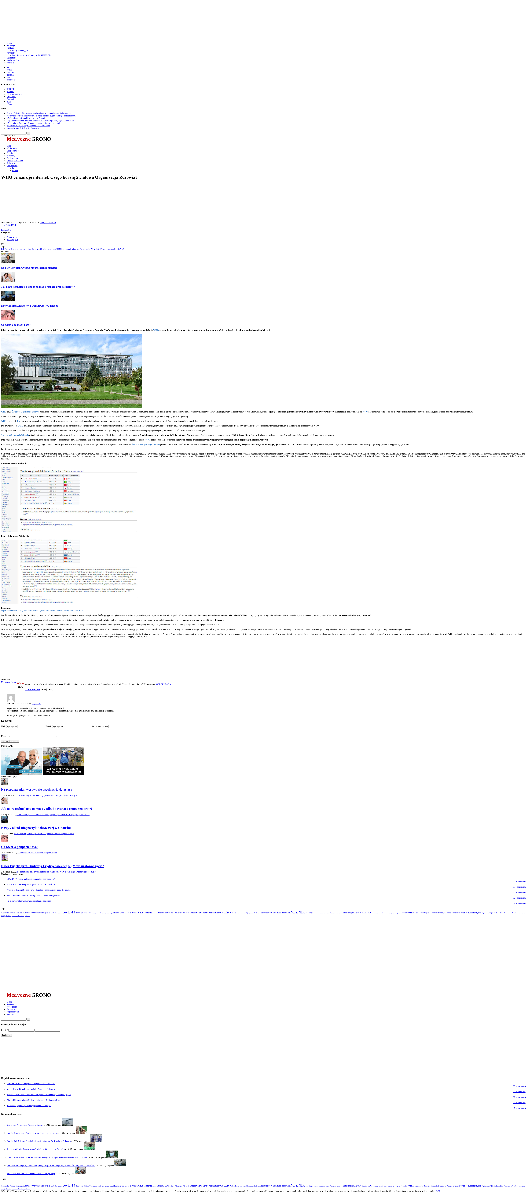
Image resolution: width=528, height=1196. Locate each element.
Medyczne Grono (48, 222)
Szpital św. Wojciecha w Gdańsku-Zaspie (25, 1125)
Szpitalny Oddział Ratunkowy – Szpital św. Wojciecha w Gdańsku (36, 1149)
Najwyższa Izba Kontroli (253, 913)
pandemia (66, 249)
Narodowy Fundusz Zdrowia (276, 912)
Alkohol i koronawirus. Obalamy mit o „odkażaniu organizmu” (34, 895)
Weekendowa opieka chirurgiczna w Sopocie (26, 118)
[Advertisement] (83, 20)
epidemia (42, 249)
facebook (11, 80)
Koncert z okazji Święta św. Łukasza (23, 128)
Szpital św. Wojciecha (489, 913)
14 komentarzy (37, 852)
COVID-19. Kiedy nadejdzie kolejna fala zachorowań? (31, 879)
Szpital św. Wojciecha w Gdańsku (507, 913)
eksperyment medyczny (28, 249)
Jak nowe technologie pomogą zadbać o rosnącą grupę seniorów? (38, 286)
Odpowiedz (36, 704)
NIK (302, 912)
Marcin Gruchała (167, 913)
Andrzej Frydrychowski (33, 913)
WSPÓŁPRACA (163, 684)
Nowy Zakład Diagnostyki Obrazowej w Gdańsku (29, 305)
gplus (9, 77)
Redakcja (11, 45)
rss (8, 67)
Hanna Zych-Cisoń (121, 913)
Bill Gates (5, 249)
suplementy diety (381, 913)
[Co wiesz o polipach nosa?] (4, 841)
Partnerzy (11, 53)
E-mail (54, 726)
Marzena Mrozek (182, 913)
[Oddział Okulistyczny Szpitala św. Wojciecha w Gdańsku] (81, 1133)
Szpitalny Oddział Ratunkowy (412, 913)
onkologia (309, 913)
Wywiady (11, 156)
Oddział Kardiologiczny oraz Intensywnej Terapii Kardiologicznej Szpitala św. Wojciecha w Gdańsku (51, 1165)
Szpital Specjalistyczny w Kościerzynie (441, 913)
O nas (9, 43)
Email (4, 1030)
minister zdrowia (239, 913)
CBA (52, 913)
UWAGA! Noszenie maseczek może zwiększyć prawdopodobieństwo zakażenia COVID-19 (47, 1157)
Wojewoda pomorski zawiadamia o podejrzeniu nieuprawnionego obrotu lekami (41, 116)
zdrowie (14, 916)
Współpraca (12, 1007)
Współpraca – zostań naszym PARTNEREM (31, 55)
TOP (438, 1191)
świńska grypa (104, 249)
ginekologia (109, 913)
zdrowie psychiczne (23, 916)
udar (520, 913)
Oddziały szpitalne (15, 160)
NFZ (294, 912)
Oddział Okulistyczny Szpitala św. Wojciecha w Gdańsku (32, 1133)
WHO (121, 249)
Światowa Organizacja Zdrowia (84, 249)
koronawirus (136, 912)
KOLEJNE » (7, 230)
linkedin (10, 75)
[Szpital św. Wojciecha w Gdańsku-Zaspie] (67, 1125)
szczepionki (391, 913)
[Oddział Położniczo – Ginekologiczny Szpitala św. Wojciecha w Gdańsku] (96, 1141)
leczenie (148, 912)
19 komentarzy (44, 833)
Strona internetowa (99, 726)
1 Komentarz (32, 689)
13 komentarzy (519, 898)
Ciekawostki (12, 165)
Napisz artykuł (13, 60)
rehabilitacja (347, 912)
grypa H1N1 (56, 249)
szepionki (114, 249)
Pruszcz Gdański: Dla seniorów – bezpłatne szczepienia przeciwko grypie (39, 113)
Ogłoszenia (11, 58)
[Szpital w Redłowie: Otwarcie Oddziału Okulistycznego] (80, 1173)
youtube (10, 72)
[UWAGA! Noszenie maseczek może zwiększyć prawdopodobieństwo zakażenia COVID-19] (112, 1157)
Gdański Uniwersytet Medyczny (94, 913)
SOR (370, 912)
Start (9, 146)
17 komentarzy (46, 795)
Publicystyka (12, 158)
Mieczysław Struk (199, 912)
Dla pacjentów (13, 151)
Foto (9, 101)
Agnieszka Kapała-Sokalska (12, 913)
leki (18, 421)
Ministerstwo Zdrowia (221, 912)
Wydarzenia (12, 148)
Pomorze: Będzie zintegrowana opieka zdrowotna (28, 125)
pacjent (316, 913)
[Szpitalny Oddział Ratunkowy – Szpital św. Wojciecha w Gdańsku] (89, 1149)
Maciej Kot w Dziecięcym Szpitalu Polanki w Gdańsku (31, 884)
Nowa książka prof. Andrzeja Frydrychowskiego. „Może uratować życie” (52, 866)
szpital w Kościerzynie (469, 912)
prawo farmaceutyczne (333, 913)
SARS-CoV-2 (358, 913)
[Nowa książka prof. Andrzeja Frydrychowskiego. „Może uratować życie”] (4, 860)
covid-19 (69, 912)
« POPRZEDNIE (8, 225)
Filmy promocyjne (20, 50)
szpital (398, 913)
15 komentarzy (56, 872)
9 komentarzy (520, 903)
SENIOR (11, 89)
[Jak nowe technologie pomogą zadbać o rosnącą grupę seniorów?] (4, 803)
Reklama (10, 48)
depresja (79, 913)
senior (365, 913)
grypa (48, 249)
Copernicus (58, 913)
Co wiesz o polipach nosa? (16, 324)
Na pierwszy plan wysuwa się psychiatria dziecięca (29, 267)
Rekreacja (11, 163)
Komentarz (6, 736)
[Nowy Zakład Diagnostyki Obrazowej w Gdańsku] (4, 822)
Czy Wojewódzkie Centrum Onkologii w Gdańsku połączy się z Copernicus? (40, 121)
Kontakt (10, 63)
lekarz (154, 913)
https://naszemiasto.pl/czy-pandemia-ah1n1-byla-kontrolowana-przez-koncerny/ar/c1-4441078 (42, 610)
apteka (47, 913)
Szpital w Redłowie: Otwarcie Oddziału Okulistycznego (31, 1173)
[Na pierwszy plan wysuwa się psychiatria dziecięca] (4, 784)
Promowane (12, 237)
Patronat (10, 99)
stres (374, 913)
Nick (9, 726)
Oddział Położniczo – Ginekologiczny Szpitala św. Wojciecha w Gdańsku (39, 1141)
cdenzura (14, 249)
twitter (9, 70)
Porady (10, 153)
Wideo (9, 104)
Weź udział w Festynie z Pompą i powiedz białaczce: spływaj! (34, 123)
